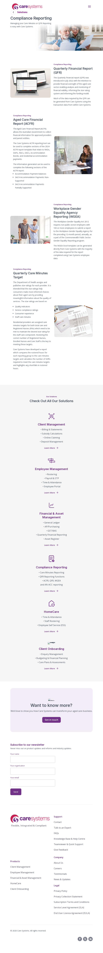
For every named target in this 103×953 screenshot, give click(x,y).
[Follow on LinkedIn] (90, 939)
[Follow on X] (85, 939)
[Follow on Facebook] (80, 939)
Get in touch (51, 719)
